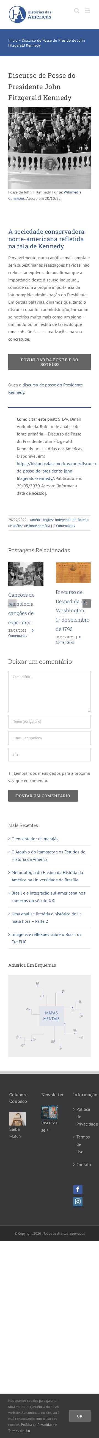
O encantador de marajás (35, 838)
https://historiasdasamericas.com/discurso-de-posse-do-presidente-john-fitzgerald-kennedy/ (57, 471)
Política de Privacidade (81, 1116)
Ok (80, 1416)
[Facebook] (77, 1189)
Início (13, 40)
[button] (12, 603)
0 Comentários (64, 525)
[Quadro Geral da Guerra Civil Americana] (76, 565)
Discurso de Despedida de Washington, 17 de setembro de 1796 (28, 610)
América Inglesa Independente (53, 519)
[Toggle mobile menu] (88, 10)
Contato (81, 1164)
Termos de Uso (81, 1144)
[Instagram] (77, 1201)
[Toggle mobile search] (76, 10)
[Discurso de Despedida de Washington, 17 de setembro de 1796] (29, 565)
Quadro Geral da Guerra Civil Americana (76, 609)
